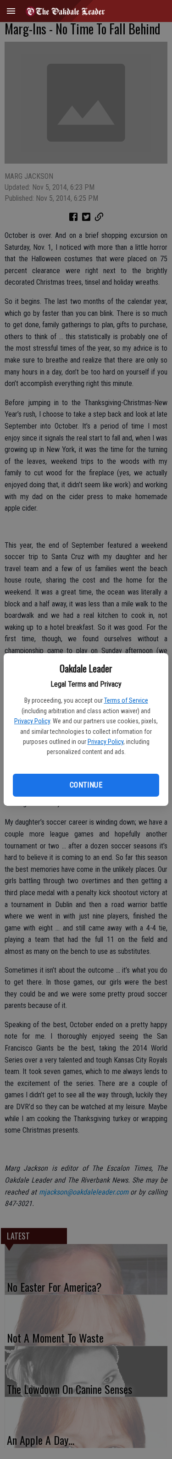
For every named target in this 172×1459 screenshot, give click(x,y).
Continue (86, 785)
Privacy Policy (32, 721)
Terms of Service (126, 700)
